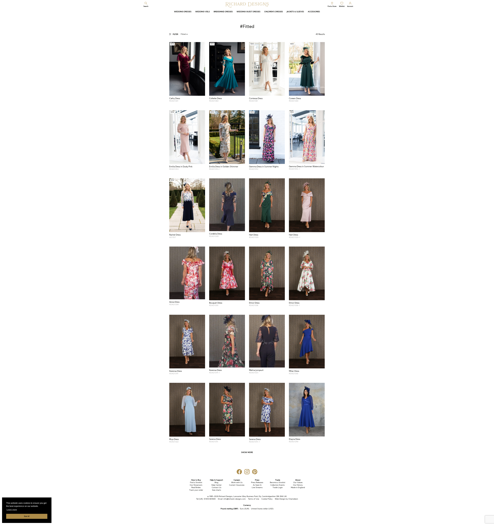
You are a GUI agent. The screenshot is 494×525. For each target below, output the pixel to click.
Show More (247, 452)
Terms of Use (253, 499)
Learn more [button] (12, 510)
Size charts (216, 490)
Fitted (183, 34)
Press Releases (257, 482)
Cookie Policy (266, 499)
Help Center (216, 485)
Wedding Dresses (182, 12)
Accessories (314, 12)
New (172, 44)
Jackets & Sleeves (295, 12)
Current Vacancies (236, 485)
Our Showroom (196, 485)
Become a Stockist (277, 482)
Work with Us (236, 482)
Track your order (196, 490)
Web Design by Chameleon (286, 499)
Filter (175, 34)
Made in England (298, 487)
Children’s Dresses (273, 12)
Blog (216, 482)
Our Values (298, 482)
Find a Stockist (196, 482)
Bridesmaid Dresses (223, 12)
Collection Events (277, 485)
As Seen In (257, 485)
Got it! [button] (27, 516)
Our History (298, 485)
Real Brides (196, 487)
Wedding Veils (202, 12)
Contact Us (216, 487)
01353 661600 (210, 499)
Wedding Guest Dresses (248, 12)
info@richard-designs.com (234, 499)
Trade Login (278, 487)
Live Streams (257, 487)
